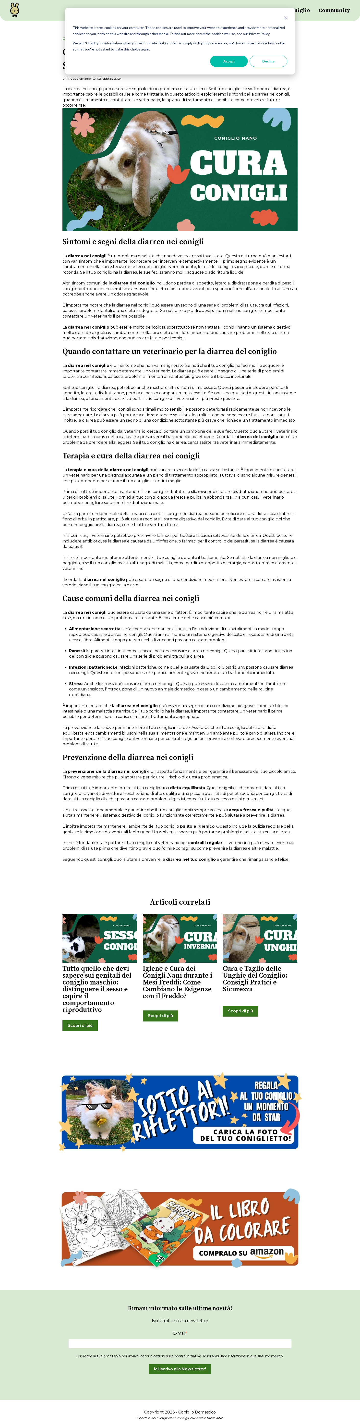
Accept (229, 61)
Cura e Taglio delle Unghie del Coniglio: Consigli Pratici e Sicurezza (255, 979)
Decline (268, 61)
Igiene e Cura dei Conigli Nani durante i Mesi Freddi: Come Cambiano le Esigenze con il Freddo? (177, 982)
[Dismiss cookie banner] (285, 18)
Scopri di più (80, 1025)
